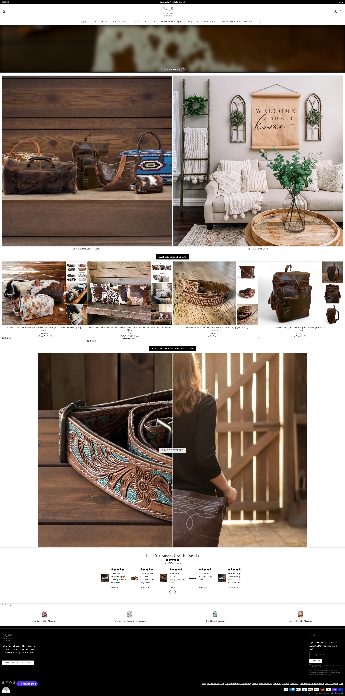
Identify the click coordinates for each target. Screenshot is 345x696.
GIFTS (134, 22)
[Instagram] (7, 683)
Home (204, 684)
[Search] (3, 11)
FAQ (259, 22)
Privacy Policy (294, 684)
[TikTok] (3, 683)
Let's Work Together (331, 684)
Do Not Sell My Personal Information (312, 684)
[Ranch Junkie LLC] (168, 11)
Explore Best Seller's (172, 257)
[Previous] (161, 69)
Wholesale (285, 684)
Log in (341, 2)
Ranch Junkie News (265, 684)
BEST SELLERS (150, 22)
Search (341, 684)
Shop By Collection (213, 684)
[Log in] (334, 11)
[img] (172, 560)
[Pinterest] (14, 683)
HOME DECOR (118, 22)
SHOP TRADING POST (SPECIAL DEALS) (176, 22)
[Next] (183, 69)
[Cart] (340, 11)
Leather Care (277, 684)
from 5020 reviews (173, 563)
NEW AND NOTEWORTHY (207, 22)
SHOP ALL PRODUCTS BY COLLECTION (237, 22)
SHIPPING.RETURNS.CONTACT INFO (18, 663)
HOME (83, 22)
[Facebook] (10, 683)
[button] (170, 592)
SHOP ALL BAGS (98, 22)
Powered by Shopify (312, 693)
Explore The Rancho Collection (172, 348)
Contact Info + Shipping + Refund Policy (238, 684)
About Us (255, 684)
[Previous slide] (332, 79)
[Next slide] (340, 79)
